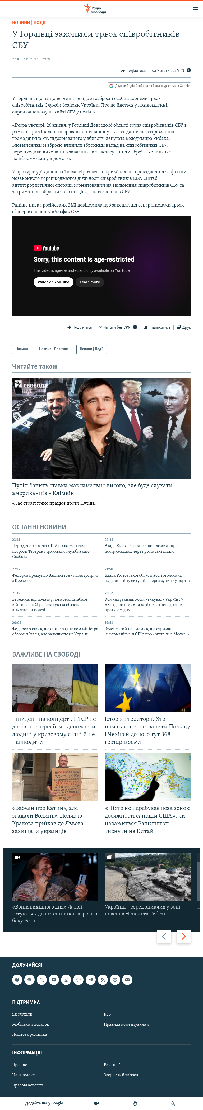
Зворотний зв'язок (121, 1075)
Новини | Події (28, 23)
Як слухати (22, 1014)
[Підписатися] (127, 980)
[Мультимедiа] (96, 1103)
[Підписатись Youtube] (54, 980)
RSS (107, 1014)
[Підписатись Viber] (78, 980)
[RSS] (103, 980)
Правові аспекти (27, 1085)
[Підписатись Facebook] (17, 980)
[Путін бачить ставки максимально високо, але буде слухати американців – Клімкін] (101, 428)
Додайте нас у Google (44, 1103)
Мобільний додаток (30, 1024)
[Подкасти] (135, 1103)
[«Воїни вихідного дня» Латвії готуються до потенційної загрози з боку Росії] (55, 877)
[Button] (133, 70)
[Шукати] (173, 1103)
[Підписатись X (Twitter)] (42, 980)
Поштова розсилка (29, 1035)
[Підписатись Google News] (29, 980)
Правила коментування (126, 1024)
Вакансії (112, 1065)
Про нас (19, 1065)
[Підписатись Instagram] (66, 980)
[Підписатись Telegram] (91, 980)
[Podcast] (115, 980)
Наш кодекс (23, 1075)
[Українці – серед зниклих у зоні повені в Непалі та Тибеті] (148, 877)
